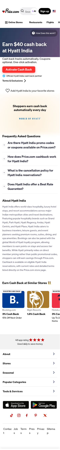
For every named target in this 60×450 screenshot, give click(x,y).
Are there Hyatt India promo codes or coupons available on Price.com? (29, 145)
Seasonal (8, 372)
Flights (50, 22)
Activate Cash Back (19, 69)
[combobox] (29, 11)
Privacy (40, 431)
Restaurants (35, 22)
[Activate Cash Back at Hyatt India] (30, 114)
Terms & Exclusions (12, 81)
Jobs (16, 431)
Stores (7, 363)
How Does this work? (46, 33)
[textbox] (54, 11)
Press (32, 431)
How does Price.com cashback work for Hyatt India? (29, 158)
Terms (23, 431)
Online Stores (15, 22)
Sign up (44, 11)
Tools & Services (13, 391)
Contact (7, 431)
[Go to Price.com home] (10, 11)
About (6, 354)
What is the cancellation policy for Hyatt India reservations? (28, 172)
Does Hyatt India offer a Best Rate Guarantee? (28, 186)
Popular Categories (14, 382)
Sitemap (51, 431)
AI (35, 11)
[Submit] (22, 11)
